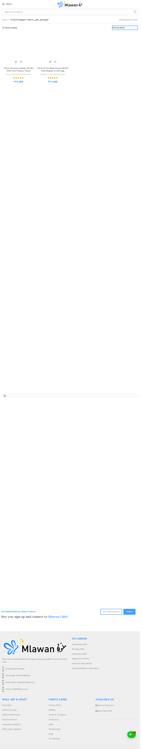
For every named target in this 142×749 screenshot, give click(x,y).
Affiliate (52, 710)
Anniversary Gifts (80, 644)
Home (4, 20)
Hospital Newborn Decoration (85, 668)
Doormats (6, 705)
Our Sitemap (54, 739)
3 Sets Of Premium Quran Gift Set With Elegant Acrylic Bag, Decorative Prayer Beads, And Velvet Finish (52, 72)
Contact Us (54, 719)
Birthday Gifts (78, 649)
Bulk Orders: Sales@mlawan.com (20, 682)
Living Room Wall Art (11, 724)
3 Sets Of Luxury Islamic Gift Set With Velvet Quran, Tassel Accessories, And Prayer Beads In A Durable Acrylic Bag (18, 72)
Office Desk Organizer (12, 729)
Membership (54, 729)
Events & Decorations (82, 663)
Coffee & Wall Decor (11, 715)
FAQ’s (51, 724)
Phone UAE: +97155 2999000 (18, 675)
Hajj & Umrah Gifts (80, 658)
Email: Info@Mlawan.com (16, 689)
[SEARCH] (135, 12)
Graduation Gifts (79, 654)
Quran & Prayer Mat (14, 74)
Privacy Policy (55, 705)
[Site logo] (70, 4)
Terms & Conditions (58, 715)
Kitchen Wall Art (9, 719)
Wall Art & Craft (9, 710)
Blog (51, 734)
